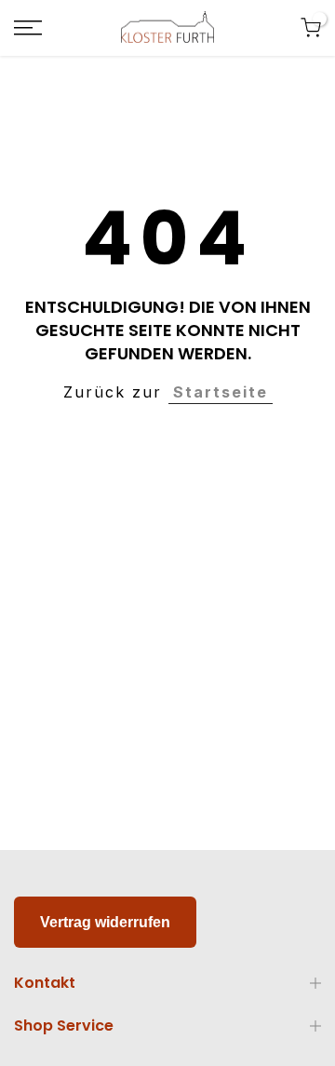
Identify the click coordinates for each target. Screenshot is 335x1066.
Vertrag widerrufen (105, 922)
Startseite (220, 392)
